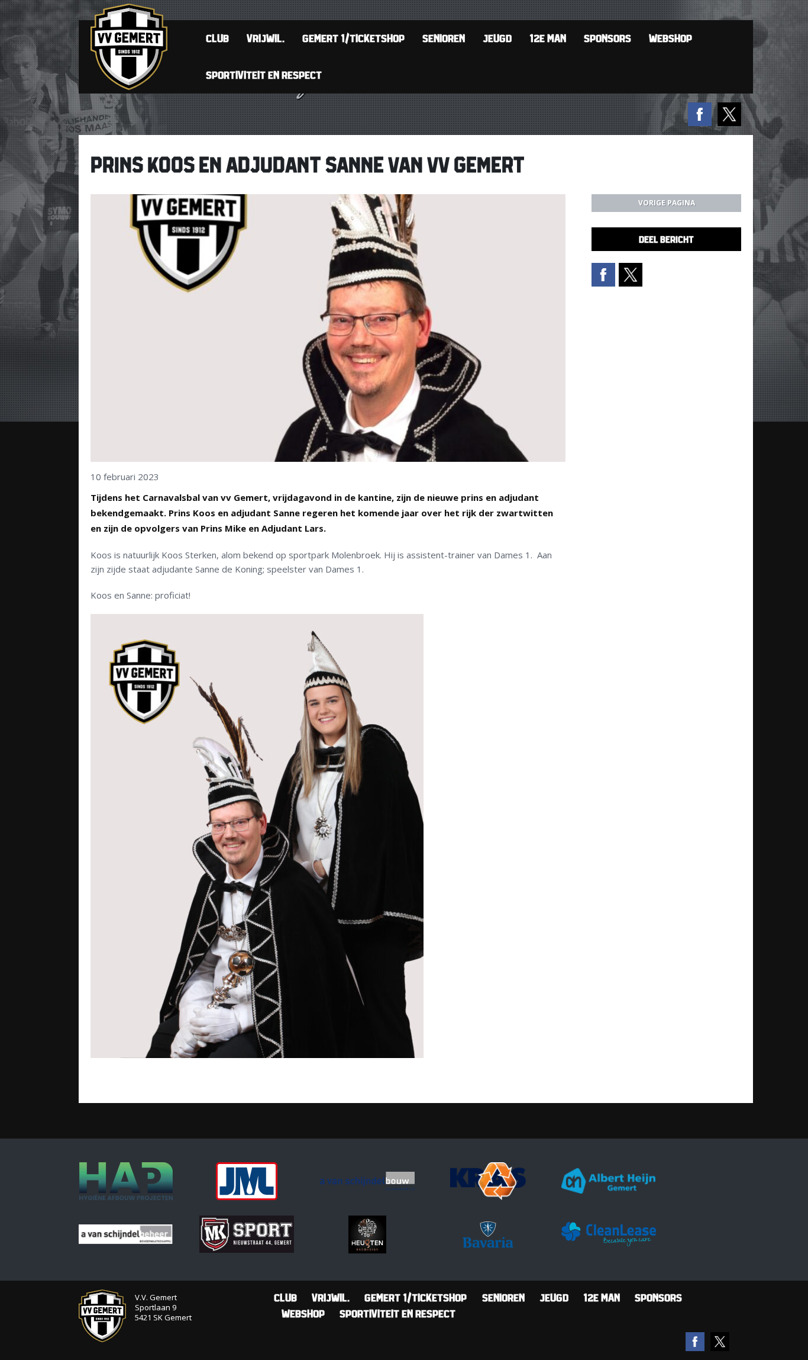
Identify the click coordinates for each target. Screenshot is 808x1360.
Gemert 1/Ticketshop (353, 38)
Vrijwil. (266, 38)
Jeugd (497, 38)
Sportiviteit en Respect (264, 75)
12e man (547, 38)
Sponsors (607, 38)
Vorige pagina (666, 203)
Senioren (443, 38)
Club (217, 38)
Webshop (670, 38)
